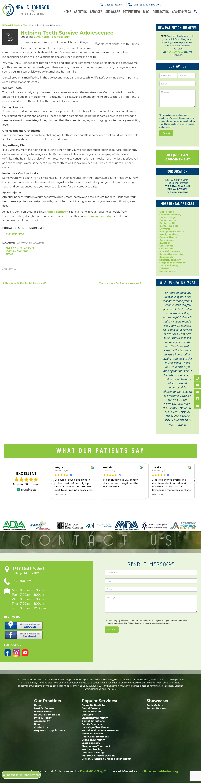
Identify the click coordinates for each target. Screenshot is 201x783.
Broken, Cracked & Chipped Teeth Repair (106, 758)
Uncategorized (168, 271)
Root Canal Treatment (95, 736)
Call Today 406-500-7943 (148, 4)
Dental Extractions (93, 720)
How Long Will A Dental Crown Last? (25, 283)
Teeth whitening (169, 265)
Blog (146, 12)
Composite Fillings (93, 752)
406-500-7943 (181, 12)
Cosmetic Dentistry (94, 705)
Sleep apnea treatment (172, 262)
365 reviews (32, 484)
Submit (166, 133)
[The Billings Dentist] (25, 10)
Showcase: (157, 700)
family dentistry (57, 211)
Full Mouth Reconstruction (98, 755)
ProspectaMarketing (161, 771)
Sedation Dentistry (93, 739)
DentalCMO (90, 771)
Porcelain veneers (169, 251)
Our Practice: (47, 700)
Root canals (166, 257)
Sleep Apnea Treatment (96, 746)
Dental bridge (167, 217)
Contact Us (161, 12)
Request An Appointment (177, 157)
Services (96, 12)
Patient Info (131, 12)
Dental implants (168, 226)
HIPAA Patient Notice (47, 714)
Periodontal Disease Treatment (101, 730)
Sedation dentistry (170, 259)
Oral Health (166, 248)
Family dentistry (60, 36)
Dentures (164, 228)
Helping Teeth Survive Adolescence (66, 33)
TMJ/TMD (164, 268)
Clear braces (166, 211)
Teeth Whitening (92, 749)
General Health (168, 237)
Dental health (41, 36)
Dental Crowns (91, 708)
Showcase (112, 12)
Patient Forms (43, 711)
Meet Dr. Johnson (44, 708)
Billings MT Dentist (11, 25)
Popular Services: (99, 700)
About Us (80, 12)
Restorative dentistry (171, 254)
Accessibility (42, 720)
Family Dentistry (92, 724)
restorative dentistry (98, 216)
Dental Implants (91, 711)
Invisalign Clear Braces (95, 727)
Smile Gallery (155, 705)
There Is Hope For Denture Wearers (119, 283)
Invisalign (165, 242)
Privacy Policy (43, 717)
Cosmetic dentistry (170, 214)
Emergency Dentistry (171, 231)
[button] (195, 10)
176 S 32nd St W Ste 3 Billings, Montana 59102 (19, 251)
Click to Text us (113, 4)
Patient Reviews (156, 708)
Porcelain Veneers (92, 733)
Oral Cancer (166, 245)
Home (67, 12)
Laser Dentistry (91, 742)
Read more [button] (60, 494)
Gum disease (166, 240)
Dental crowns (167, 220)
